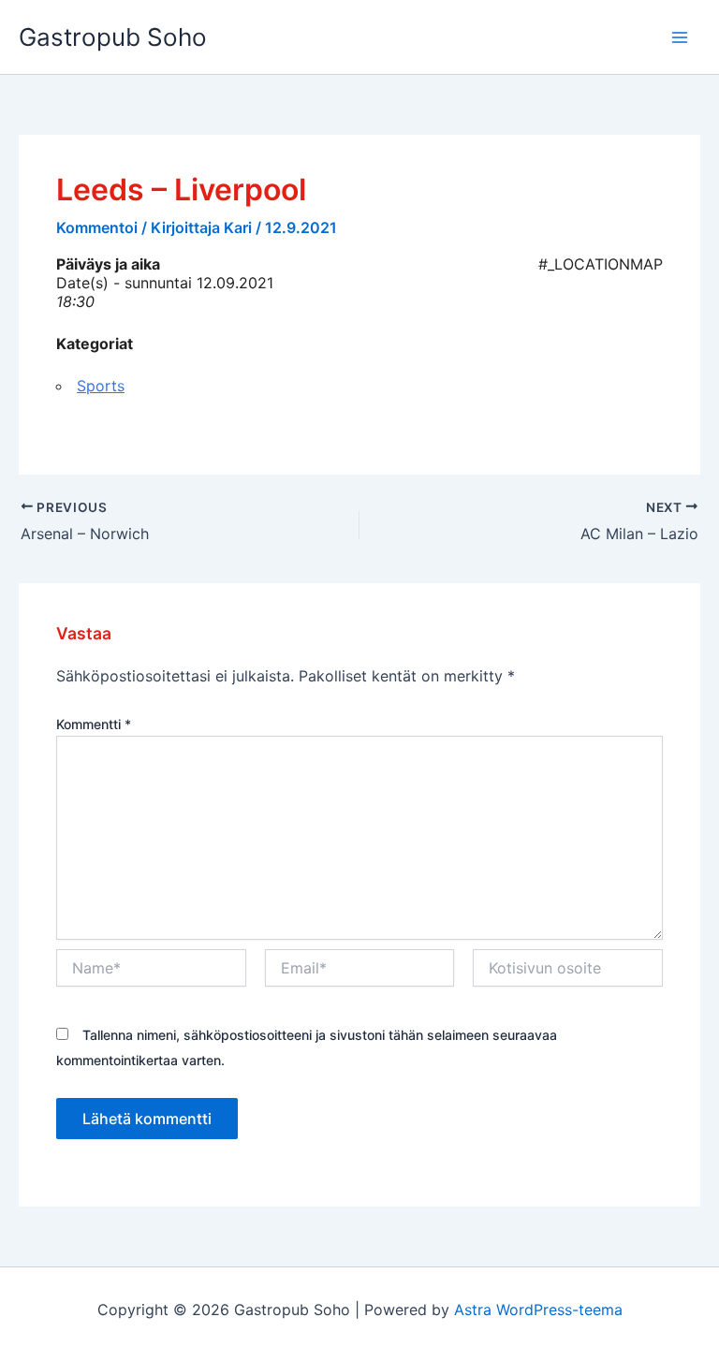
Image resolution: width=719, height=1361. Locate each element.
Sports (101, 385)
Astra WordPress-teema (538, 1309)
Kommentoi (97, 227)
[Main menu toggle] (679, 37)
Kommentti (93, 724)
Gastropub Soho (113, 36)
